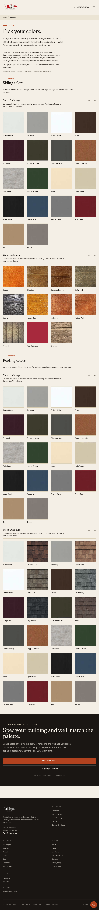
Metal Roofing (57, 855)
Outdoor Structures (58, 825)
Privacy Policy (56, 863)
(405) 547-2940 (10, 833)
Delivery (54, 848)
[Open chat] (93, 904)
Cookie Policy (56, 866)
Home (5, 17)
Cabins (54, 821)
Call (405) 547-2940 (49, 769)
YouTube (6, 882)
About (54, 845)
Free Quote (6, 863)
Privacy (85, 904)
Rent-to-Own (7, 866)
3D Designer (7, 845)
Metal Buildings (57, 818)
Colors (5, 855)
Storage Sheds (57, 814)
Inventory (6, 848)
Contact (55, 859)
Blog (4, 859)
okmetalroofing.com (10, 892)
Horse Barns (56, 811)
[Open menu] (94, 7)
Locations (55, 852)
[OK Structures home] (11, 7)
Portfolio (5, 852)
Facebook (6, 878)
